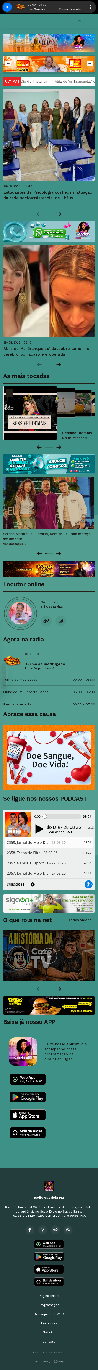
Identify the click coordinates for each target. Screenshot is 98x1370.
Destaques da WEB (49, 1314)
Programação (49, 1305)
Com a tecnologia (42, 1361)
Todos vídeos (79, 920)
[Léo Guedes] (20, 613)
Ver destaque (14, 544)
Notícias (49, 1332)
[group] (49, 955)
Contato (49, 1341)
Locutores (49, 1323)
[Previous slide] (39, 214)
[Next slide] (58, 214)
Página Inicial (49, 1296)
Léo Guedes (54, 668)
